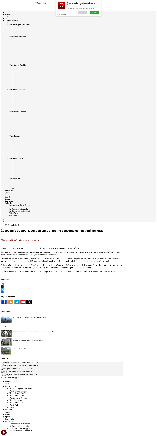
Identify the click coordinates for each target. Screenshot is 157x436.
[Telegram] (62, 289)
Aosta (11, 189)
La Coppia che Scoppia (18, 209)
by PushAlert (62, 14)
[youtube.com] (23, 302)
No (83, 12)
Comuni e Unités (11, 21)
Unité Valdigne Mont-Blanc (20, 25)
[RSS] (10, 302)
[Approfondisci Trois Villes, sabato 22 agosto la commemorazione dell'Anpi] (6, 319)
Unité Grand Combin (17, 65)
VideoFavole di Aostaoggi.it (15, 214)
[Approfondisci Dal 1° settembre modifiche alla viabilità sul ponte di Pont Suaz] (6, 351)
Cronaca (8, 18)
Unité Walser (14, 179)
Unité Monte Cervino (17, 112)
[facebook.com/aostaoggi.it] (4, 302)
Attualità (9, 191)
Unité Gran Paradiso (17, 37)
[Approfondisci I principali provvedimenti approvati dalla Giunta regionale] (6, 342)
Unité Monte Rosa (16, 158)
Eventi (7, 197)
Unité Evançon (15, 136)
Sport (7, 199)
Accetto (94, 12)
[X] (62, 286)
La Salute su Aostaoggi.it (19, 211)
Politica (8, 14)
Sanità (7, 193)
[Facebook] (62, 284)
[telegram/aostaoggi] (17, 302)
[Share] (62, 292)
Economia (9, 201)
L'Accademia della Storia (19, 205)
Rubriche (8, 203)
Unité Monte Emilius (17, 89)
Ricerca (8, 433)
